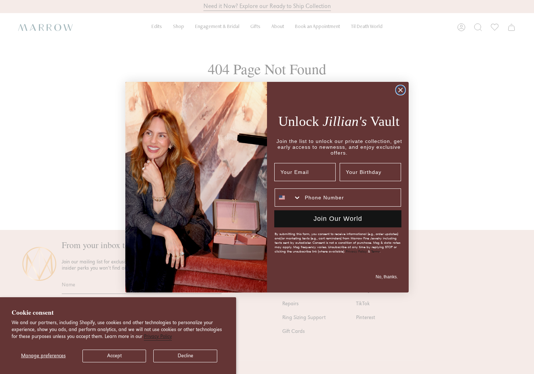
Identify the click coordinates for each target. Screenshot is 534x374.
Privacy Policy (158, 336)
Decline (185, 355)
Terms (375, 251)
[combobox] (288, 197)
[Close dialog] (400, 90)
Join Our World (337, 218)
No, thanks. (387, 276)
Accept (114, 355)
